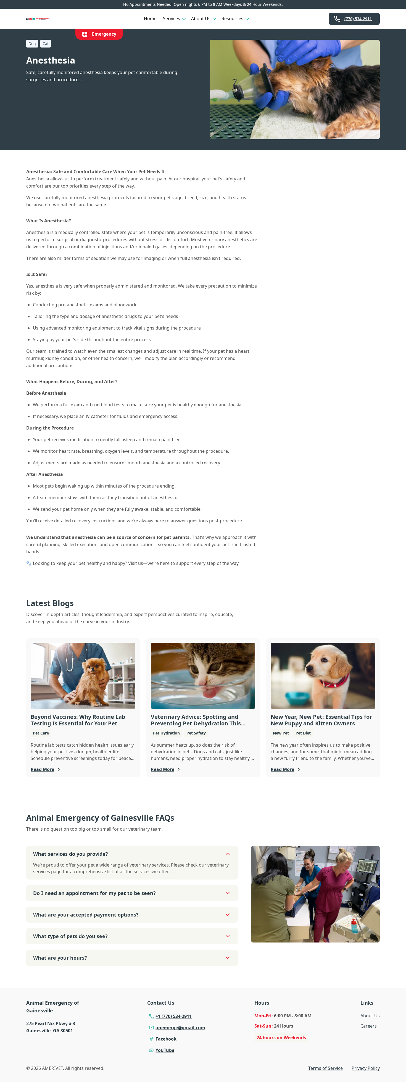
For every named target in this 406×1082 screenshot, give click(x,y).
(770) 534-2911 (358, 18)
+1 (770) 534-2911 (173, 1016)
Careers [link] (368, 1026)
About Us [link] (370, 1016)
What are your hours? (60, 957)
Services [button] (171, 18)
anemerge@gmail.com (180, 1028)
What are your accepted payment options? (86, 914)
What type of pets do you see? (70, 936)
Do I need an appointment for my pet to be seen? (94, 893)
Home (150, 18)
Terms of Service (325, 1068)
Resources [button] (232, 18)
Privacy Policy (366, 1068)
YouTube (164, 1050)
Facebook (165, 1039)
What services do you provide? (70, 854)
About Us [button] (200, 18)
